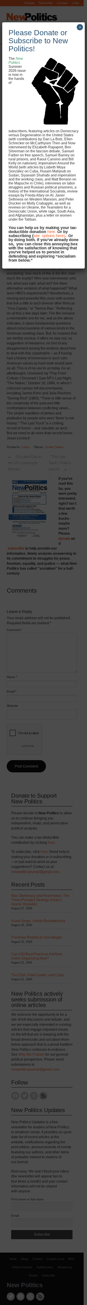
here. (51, 231)
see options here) (49, 235)
